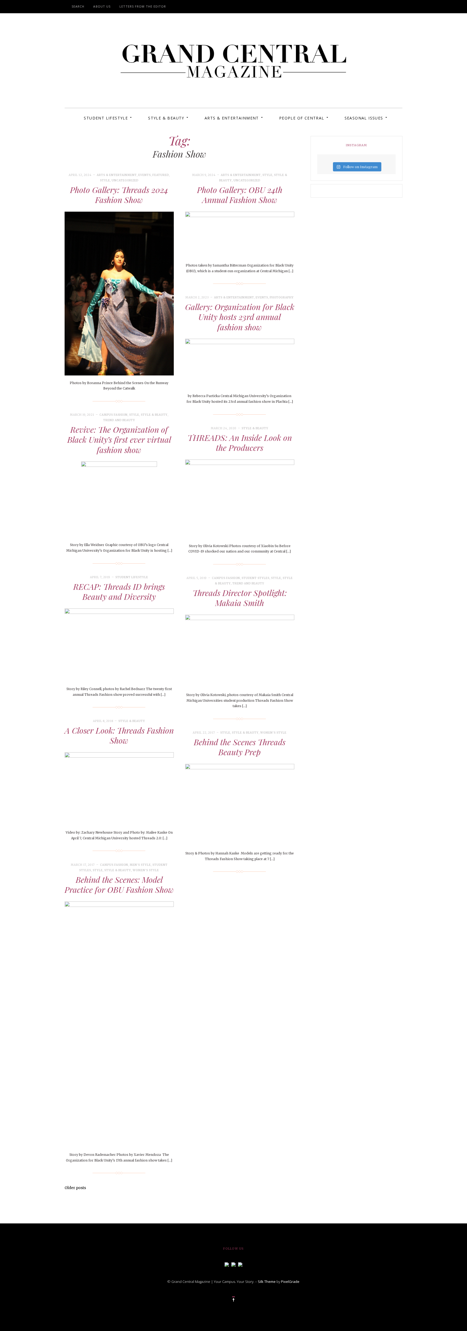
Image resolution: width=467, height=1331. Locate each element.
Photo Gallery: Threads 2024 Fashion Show (119, 194)
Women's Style (273, 732)
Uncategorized (125, 180)
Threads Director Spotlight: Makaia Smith (240, 597)
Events (144, 175)
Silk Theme (267, 1281)
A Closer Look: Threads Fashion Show (119, 735)
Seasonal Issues (364, 118)
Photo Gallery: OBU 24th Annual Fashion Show (239, 194)
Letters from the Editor (142, 6)
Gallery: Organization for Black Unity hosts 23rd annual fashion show (239, 316)
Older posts (75, 1187)
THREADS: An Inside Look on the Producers (240, 442)
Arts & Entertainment (232, 118)
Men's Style (140, 865)
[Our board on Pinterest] (240, 1264)
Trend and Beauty (119, 420)
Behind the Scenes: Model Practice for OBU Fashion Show (119, 884)
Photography (282, 297)
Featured (160, 175)
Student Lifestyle (106, 118)
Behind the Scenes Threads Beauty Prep (239, 747)
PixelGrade (290, 1281)
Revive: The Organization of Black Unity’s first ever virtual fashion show (119, 439)
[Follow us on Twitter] (233, 1264)
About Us (102, 6)
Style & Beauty (166, 118)
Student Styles (255, 578)
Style (105, 180)
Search (78, 6)
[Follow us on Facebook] (227, 1264)
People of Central (301, 118)
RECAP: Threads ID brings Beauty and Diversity (119, 591)
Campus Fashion (113, 415)
